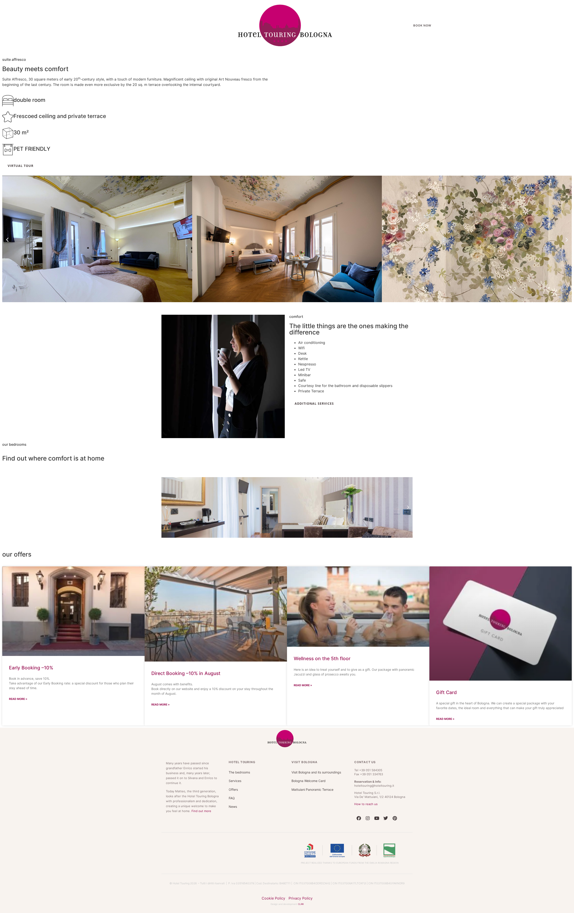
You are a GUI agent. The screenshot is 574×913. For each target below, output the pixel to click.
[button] (352, 401)
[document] (287, 456)
